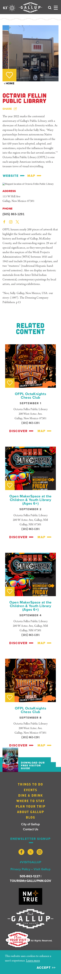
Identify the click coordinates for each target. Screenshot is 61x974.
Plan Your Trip (30, 806)
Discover (18, 431)
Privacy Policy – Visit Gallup (30, 869)
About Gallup (30, 812)
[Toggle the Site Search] (50, 7)
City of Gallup (30, 824)
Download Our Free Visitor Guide (33, 765)
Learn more (33, 961)
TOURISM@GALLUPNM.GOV (30, 880)
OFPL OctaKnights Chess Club (30, 395)
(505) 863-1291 (13, 214)
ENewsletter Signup (30, 839)
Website (11, 175)
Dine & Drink (30, 795)
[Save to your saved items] (9, 75)
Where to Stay (30, 801)
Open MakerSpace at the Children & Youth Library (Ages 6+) (30, 500)
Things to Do (30, 784)
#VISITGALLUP (30, 862)
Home (10, 83)
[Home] (30, 7)
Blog (30, 817)
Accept (44, 968)
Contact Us (30, 829)
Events (30, 790)
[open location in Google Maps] (28, 183)
